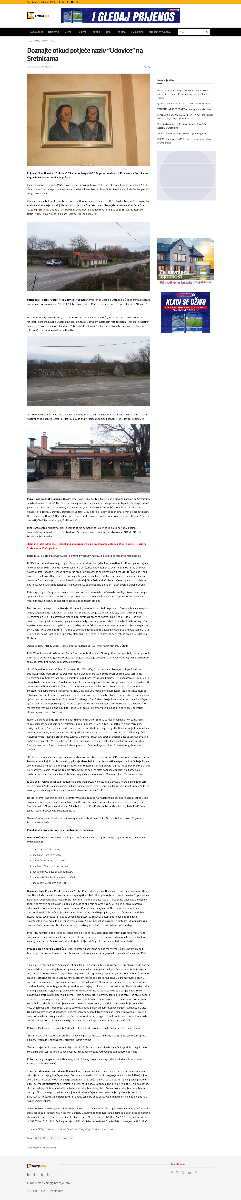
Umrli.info (137, 32)
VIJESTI (68, 32)
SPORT (96, 32)
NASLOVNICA (36, 32)
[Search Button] (207, 32)
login (36, 1147)
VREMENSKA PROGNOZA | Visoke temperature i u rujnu (184, 109)
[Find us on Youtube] (72, 2)
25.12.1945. (41, 1137)
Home (29, 41)
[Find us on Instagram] (63, 2)
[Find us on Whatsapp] (77, 2)
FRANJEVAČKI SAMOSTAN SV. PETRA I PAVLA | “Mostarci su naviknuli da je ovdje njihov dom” (185, 116)
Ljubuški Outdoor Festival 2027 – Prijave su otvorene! (183, 103)
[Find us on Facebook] (59, 2)
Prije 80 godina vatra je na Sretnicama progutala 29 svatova (72, 1129)
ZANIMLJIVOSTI (41, 41)
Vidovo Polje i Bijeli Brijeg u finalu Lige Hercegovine (182, 133)
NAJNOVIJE (53, 32)
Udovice (68, 1137)
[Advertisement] (185, 363)
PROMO (122, 32)
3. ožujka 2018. (34, 66)
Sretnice (55, 1137)
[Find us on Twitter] (68, 2)
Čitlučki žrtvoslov (160, 32)
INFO (108, 32)
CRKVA (82, 32)
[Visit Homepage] (38, 15)
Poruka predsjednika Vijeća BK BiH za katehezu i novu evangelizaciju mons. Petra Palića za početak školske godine (183, 94)
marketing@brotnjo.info (53, 1182)
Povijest (54, 41)
